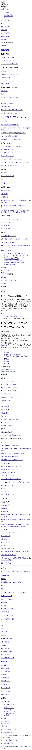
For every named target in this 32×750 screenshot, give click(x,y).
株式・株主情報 (5, 648)
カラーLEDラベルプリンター (9, 64)
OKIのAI (3, 585)
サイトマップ (8, 14)
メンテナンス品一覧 (7, 103)
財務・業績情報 (5, 642)
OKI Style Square (5, 681)
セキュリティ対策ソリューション (11, 159)
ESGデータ (4, 631)
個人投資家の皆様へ (7, 651)
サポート (5, 183)
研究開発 (3, 579)
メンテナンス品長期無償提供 (9, 136)
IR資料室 (3, 645)
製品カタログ (5, 225)
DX (2, 589)
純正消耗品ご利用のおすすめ (9, 97)
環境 (2, 622)
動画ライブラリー (6, 701)
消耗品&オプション (7, 505)
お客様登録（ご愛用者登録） (13, 354)
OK (2, 313)
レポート (3, 635)
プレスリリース (5, 688)
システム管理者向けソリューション (12, 146)
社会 (2, 625)
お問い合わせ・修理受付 (8, 242)
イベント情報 (5, 83)
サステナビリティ (21, 260)
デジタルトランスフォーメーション (18, 255)
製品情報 (5, 50)
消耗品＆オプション (7, 190)
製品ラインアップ (6, 106)
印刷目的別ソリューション (9, 149)
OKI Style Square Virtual (7, 608)
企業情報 (13, 264)
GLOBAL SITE (8, 16)
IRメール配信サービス (7, 658)
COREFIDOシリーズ (7, 71)
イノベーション (20, 253)
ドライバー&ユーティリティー (10, 219)
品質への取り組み (6, 250)
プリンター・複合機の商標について (12, 110)
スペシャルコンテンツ (7, 176)
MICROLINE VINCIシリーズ (9, 74)
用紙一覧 (3, 94)
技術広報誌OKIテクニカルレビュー (11, 582)
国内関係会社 (5, 677)
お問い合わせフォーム (9, 345)
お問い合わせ (8, 17)
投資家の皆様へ (20, 262)
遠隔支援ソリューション (8, 165)
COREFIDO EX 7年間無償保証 (10, 125)
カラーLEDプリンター (7, 57)
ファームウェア (5, 222)
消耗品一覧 (4, 91)
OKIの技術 (15, 259)
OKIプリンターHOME (10, 316)
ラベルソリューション (7, 156)
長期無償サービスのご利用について (12, 139)
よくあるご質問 (5, 654)
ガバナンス (4, 628)
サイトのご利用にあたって (9, 729)
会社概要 (3, 665)
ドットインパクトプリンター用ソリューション (15, 162)
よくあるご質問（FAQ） (8, 236)
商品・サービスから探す (8, 599)
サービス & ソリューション (14, 117)
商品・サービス (20, 257)
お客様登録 (4, 194)
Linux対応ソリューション (8, 153)
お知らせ (4, 684)
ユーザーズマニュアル (7, 228)
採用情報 (7, 12)
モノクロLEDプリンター (8, 60)
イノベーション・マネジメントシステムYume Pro (16, 571)
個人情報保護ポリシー (8, 732)
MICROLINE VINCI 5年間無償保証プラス (13, 133)
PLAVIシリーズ (5, 77)
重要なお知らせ (5, 694)
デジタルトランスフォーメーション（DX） (14, 592)
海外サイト (4, 286)
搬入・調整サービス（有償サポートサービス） (15, 239)
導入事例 (3, 172)
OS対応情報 (4, 197)
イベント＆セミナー (7, 691)
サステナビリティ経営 (7, 619)
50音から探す (5, 602)
